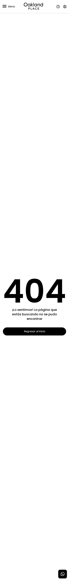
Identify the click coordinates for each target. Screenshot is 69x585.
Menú (11, 6)
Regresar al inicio (34, 331)
